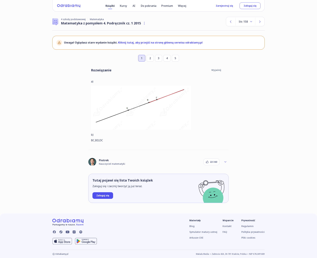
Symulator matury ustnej (203, 231)
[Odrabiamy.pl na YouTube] (68, 232)
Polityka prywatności (253, 231)
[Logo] (68, 5)
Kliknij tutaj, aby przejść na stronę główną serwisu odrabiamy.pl (160, 42)
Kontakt (227, 226)
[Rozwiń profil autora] (225, 162)
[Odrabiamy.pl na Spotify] (81, 232)
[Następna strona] (260, 22)
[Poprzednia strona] (231, 22)
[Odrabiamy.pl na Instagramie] (74, 232)
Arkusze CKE (196, 237)
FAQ (225, 231)
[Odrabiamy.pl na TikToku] (61, 232)
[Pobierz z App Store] (62, 241)
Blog (191, 226)
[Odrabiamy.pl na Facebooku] (54, 232)
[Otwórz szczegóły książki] (144, 23)
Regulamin (247, 226)
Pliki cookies (248, 237)
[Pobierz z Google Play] (86, 241)
